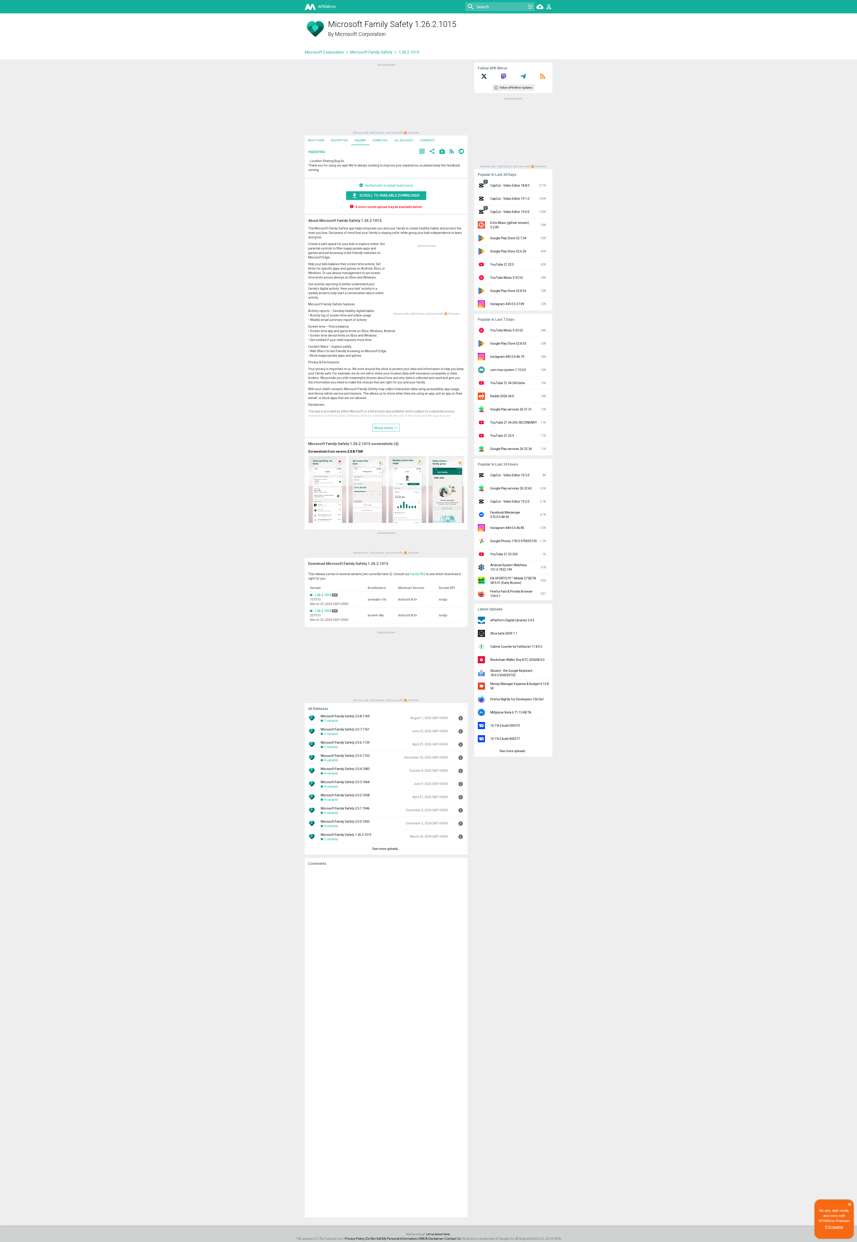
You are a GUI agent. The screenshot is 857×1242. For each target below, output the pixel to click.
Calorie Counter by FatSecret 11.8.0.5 (516, 646)
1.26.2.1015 (323, 595)
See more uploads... (386, 849)
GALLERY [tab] (360, 140)
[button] (422, 152)
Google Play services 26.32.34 (511, 449)
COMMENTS (427, 140)
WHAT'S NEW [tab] (316, 140)
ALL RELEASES (403, 140)
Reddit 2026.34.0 (502, 396)
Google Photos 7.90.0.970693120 (513, 541)
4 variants (331, 760)
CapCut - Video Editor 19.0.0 (509, 212)
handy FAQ (417, 574)
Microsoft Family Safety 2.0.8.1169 (345, 716)
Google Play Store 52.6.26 (508, 251)
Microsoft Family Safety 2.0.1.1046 (345, 808)
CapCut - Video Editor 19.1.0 (509, 198)
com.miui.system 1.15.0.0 (508, 370)
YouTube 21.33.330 (504, 554)
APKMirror (327, 6)
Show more (384, 428)
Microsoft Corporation (360, 34)
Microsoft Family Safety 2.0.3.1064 (345, 782)
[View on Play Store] (442, 152)
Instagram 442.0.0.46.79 (507, 356)
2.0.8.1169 (355, 451)
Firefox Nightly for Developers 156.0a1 (517, 699)
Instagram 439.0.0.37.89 (507, 304)
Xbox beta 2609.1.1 (503, 633)
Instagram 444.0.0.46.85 (507, 528)
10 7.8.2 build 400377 (505, 739)
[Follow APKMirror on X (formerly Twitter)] (484, 78)
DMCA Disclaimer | (432, 1238)
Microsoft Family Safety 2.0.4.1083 (345, 769)
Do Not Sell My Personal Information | (392, 1238)
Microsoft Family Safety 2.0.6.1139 (345, 742)
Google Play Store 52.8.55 (508, 291)
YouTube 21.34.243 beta (507, 383)
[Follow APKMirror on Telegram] (523, 78)
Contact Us (453, 1238)
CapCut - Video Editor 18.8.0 (509, 185)
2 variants (331, 720)
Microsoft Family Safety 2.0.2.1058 (345, 795)
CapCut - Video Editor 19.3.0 (509, 475)
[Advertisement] (386, 98)
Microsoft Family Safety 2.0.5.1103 (345, 755)
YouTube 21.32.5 (502, 264)
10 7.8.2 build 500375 (505, 725)
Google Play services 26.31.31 (511, 409)
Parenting (316, 152)
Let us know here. (438, 1234)
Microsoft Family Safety (371, 52)
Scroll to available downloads (390, 195)
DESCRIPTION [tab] (339, 140)
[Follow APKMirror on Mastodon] (503, 78)
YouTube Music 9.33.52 (506, 277)
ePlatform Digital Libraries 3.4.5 (512, 620)
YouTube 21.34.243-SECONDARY (513, 422)
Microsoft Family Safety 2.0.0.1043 (345, 821)
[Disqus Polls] (386, 925)
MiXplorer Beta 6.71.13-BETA (510, 712)
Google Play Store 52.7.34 (508, 238)
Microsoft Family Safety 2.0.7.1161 (345, 729)
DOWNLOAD (380, 140)
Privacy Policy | (355, 1238)
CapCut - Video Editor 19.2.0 (509, 501)
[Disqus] (386, 1041)
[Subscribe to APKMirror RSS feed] (542, 78)
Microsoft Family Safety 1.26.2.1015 (346, 834)
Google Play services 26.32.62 (511, 488)
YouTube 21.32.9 (502, 435)
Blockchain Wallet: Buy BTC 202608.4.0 (517, 660)
